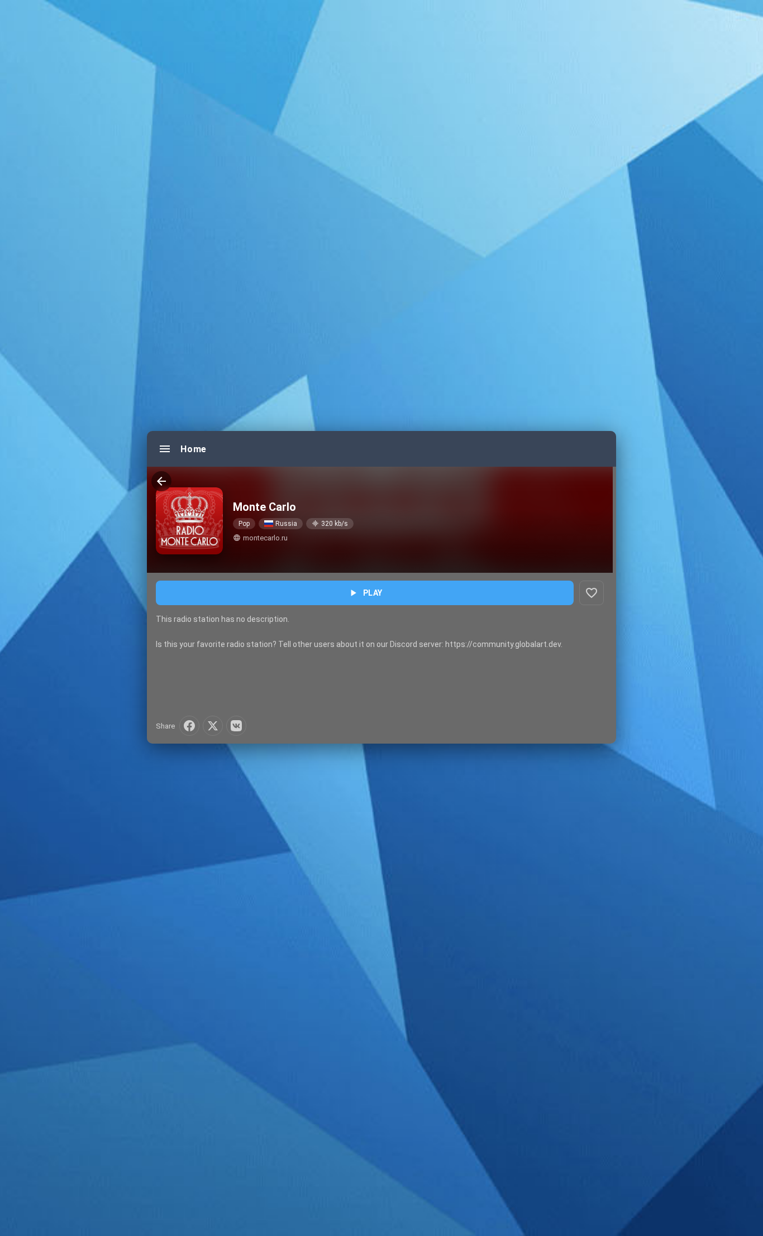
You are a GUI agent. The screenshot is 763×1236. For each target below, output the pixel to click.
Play (365, 592)
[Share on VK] (236, 726)
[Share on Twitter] (213, 726)
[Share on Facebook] (189, 726)
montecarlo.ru (260, 538)
